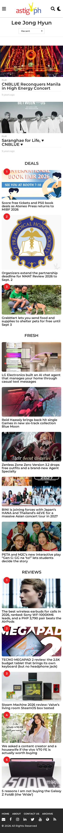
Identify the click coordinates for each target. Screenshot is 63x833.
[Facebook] (11, 819)
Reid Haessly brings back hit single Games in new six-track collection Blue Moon (29, 423)
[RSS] (54, 819)
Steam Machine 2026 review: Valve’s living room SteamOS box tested (30, 706)
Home (5, 813)
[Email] (3, 819)
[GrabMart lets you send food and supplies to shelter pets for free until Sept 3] (31, 300)
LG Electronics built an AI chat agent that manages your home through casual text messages (31, 378)
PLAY (4, 80)
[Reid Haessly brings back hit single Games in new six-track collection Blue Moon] (31, 402)
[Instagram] (17, 819)
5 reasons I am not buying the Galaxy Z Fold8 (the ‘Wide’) (31, 792)
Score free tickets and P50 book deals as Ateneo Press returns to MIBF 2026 (28, 206)
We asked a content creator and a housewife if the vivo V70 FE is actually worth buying (29, 749)
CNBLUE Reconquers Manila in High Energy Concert (31, 86)
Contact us (31, 813)
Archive (47, 813)
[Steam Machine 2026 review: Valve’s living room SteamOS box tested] (31, 686)
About (16, 813)
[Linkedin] (24, 819)
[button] (4, 8)
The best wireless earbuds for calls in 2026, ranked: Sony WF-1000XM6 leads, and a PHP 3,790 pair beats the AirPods (31, 616)
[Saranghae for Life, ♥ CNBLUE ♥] (31, 117)
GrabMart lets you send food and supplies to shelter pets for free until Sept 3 (31, 321)
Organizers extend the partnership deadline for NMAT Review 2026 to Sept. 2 (30, 276)
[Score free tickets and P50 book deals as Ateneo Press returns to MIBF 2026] (31, 185)
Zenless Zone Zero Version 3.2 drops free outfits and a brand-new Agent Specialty (30, 468)
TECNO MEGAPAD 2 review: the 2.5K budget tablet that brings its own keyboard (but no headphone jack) (31, 663)
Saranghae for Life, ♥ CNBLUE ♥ (23, 142)
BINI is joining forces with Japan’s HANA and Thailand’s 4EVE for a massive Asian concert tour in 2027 (30, 513)
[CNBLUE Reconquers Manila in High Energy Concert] (31, 61)
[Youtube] (40, 819)
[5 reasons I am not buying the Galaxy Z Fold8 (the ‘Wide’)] (31, 773)
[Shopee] (47, 819)
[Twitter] (32, 819)
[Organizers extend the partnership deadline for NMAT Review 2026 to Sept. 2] (31, 242)
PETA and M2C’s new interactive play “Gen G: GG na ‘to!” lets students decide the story (31, 558)
